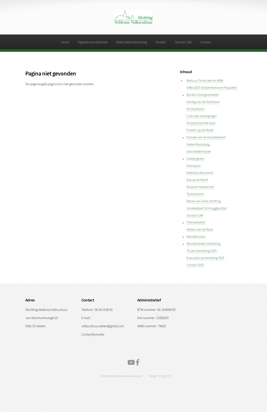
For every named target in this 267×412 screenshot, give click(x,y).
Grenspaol (193, 166)
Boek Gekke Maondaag (131, 42)
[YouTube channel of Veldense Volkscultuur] (131, 362)
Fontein (161, 42)
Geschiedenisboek (198, 151)
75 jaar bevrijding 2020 (201, 251)
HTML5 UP (164, 376)
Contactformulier (92, 334)
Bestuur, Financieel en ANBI (204, 80)
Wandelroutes (195, 236)
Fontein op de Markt (199, 130)
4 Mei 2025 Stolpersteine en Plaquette (211, 88)
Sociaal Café (183, 42)
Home (65, 42)
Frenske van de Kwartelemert (205, 137)
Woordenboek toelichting (203, 244)
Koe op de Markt (197, 180)
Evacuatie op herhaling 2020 (205, 258)
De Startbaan (195, 109)
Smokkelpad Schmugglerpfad (206, 208)
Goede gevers (195, 159)
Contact (205, 42)
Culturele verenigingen (201, 116)
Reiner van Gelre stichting (203, 201)
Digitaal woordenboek (93, 42)
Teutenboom (195, 194)
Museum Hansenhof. (200, 187)
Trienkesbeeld (195, 222)
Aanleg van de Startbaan (203, 102)
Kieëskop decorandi (199, 173)
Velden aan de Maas (199, 229)
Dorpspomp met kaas (200, 123)
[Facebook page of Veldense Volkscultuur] (138, 362)
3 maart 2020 (195, 265)
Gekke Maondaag (198, 144)
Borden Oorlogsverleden (202, 95)
